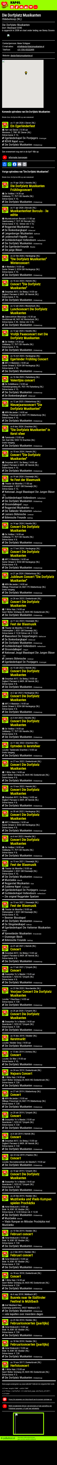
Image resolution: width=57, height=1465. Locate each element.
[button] (26, 73)
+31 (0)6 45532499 (25, 49)
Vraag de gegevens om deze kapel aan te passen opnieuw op (30, 1399)
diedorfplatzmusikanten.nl (22, 55)
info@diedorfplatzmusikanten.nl (30, 46)
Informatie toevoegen (18, 157)
